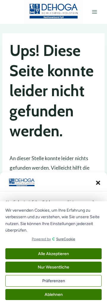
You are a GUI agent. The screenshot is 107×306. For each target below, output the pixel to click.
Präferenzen (53, 280)
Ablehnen (54, 294)
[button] (98, 183)
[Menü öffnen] (94, 11)
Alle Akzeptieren (53, 253)
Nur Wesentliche (53, 267)
